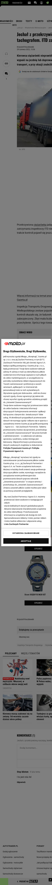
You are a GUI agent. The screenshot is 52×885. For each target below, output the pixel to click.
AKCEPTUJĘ (26, 541)
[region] (26, 442)
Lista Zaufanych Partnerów (16, 524)
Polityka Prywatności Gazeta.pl (17, 448)
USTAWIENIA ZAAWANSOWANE (26, 533)
